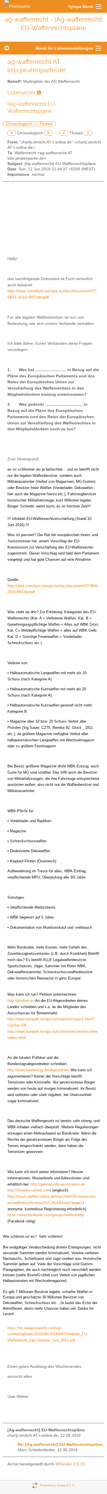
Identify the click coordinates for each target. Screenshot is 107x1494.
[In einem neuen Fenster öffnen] (39, 93)
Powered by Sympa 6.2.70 (57, 1485)
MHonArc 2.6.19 (70, 1464)
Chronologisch (19, 124)
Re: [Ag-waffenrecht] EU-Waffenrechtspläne (60, 1444)
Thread (46, 124)
